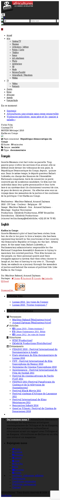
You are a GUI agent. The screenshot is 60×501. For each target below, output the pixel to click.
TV (8, 80)
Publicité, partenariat (24, 484)
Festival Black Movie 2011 (26, 390)
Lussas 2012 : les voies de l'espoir (30, 301)
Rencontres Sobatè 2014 (25, 405)
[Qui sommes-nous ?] (2, 23)
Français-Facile (12, 100)
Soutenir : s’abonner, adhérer (28, 475)
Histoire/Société (18, 72)
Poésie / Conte (18, 49)
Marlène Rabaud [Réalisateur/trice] (31, 319)
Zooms (9, 89)
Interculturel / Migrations (22, 75)
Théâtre (15, 52)
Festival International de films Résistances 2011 (29, 401)
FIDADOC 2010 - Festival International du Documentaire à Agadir (34, 351)
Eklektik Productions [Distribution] (32, 343)
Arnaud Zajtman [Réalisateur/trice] (31, 322)
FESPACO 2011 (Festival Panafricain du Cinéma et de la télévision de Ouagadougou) (33, 384)
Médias (15, 77)
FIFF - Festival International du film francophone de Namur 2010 (32, 362)
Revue (9, 92)
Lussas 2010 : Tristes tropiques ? (29, 304)
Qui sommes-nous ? (18, 419)
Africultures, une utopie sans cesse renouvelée (33, 113)
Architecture (17, 63)
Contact (16, 487)
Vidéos (15, 83)
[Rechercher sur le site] (3, 14)
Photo (14, 61)
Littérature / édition (20, 46)
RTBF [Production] (22, 340)
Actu (8, 38)
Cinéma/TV (16, 41)
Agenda (10, 97)
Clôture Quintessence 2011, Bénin (30, 332)
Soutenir (11, 110)
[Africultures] (17, 11)
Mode (14, 69)
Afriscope (10, 94)
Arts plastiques (18, 58)
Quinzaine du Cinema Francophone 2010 (34, 366)
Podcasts (15, 86)
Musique (15, 44)
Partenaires (18, 478)
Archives (6, 495)
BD (13, 66)
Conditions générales (24, 481)
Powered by (8, 290)
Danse (14, 55)
